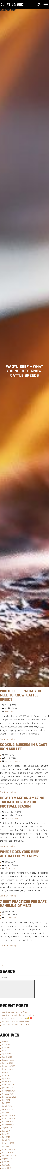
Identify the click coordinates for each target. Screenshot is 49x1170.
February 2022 (8, 1060)
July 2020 (6, 1100)
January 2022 (7, 1063)
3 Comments (10, 868)
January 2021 (7, 1088)
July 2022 (6, 1044)
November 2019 (8, 1119)
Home (38, 4)
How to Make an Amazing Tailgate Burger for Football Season (22, 802)
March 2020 (7, 1106)
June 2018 (6, 1162)
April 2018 (6, 1168)
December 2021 (8, 1066)
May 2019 (6, 1137)
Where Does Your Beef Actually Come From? (19, 854)
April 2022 (6, 1054)
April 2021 (6, 1078)
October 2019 (7, 1122)
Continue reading (8, 739)
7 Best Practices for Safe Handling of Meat (23, 903)
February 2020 (8, 1109)
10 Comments (10, 918)
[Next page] (20, 965)
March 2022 (7, 1057)
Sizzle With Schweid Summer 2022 (16, 1024)
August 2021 (7, 1072)
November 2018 (8, 1149)
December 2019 (8, 1115)
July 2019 (6, 1131)
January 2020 (7, 1112)
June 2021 (6, 1075)
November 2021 (8, 1069)
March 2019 (7, 1140)
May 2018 (6, 1165)
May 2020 (6, 1103)
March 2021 (7, 1081)
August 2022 (7, 1041)
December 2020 (8, 1091)
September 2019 (9, 1125)
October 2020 (7, 1094)
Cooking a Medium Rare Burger (15, 1012)
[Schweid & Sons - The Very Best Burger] (12, 5)
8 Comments (10, 711)
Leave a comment (12, 761)
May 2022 (6, 1051)
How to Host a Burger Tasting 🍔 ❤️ (17, 1018)
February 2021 (8, 1085)
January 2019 (7, 1146)
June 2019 (6, 1134)
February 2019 (8, 1143)
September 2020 (9, 1097)
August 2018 (7, 1159)
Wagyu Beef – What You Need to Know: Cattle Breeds (20, 695)
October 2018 (7, 1152)
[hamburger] (45, 4)
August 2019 (7, 1128)
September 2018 (9, 1156)
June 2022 (6, 1048)
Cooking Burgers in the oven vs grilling (18, 1015)
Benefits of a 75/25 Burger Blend (16, 1021)
